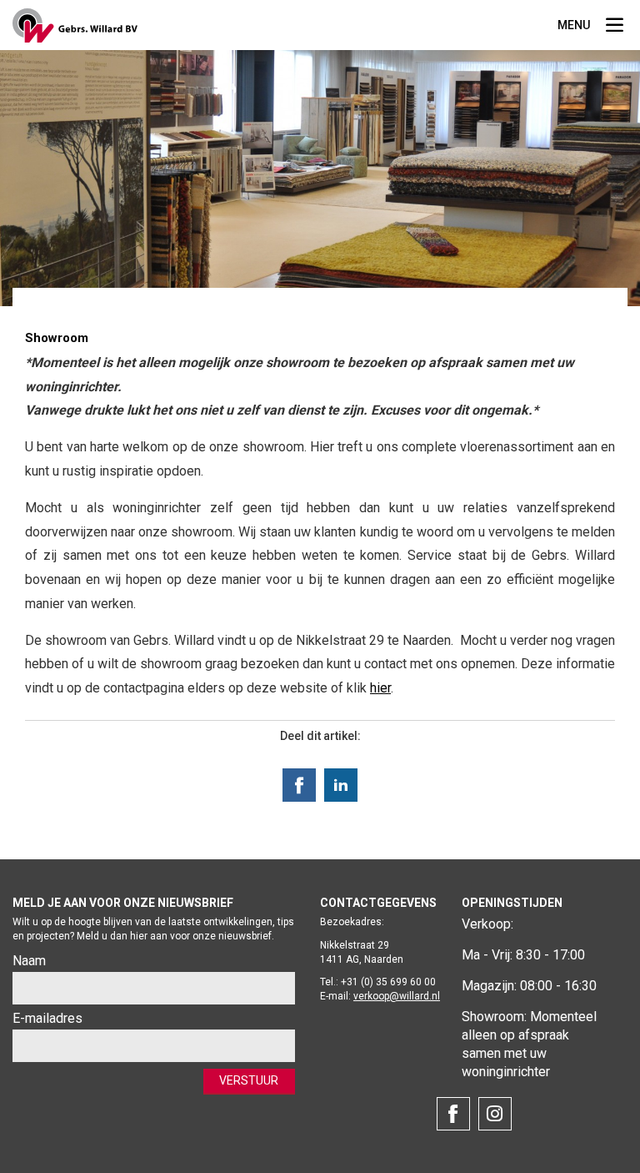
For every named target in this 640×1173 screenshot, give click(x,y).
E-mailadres (47, 1018)
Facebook (299, 785)
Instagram (495, 1113)
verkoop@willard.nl (396, 996)
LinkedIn (341, 785)
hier (380, 688)
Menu (615, 27)
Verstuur (248, 1080)
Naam (29, 961)
